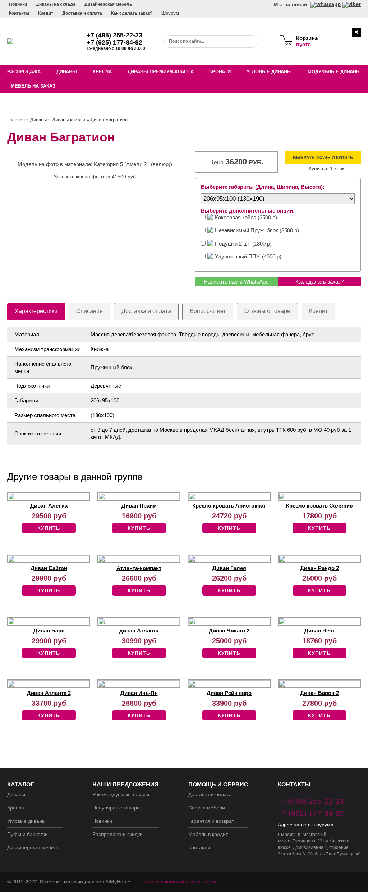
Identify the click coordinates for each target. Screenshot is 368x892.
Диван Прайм (139, 506)
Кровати (220, 71)
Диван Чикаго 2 (229, 630)
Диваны (66, 71)
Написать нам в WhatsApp (236, 282)
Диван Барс (48, 630)
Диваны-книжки (68, 119)
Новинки (18, 4)
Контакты (19, 13)
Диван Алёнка (49, 506)
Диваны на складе (55, 4)
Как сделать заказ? (131, 13)
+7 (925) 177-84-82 (114, 42)
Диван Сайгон (49, 568)
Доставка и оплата (82, 13)
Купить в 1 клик (326, 168)
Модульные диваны (334, 71)
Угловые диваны (269, 71)
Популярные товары (116, 808)
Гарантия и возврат (211, 821)
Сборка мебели (206, 808)
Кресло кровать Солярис (319, 506)
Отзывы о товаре (267, 311)
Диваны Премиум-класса (161, 71)
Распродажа (24, 71)
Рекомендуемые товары (120, 794)
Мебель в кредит (208, 834)
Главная (16, 119)
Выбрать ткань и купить (323, 157)
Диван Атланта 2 (49, 693)
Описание (89, 311)
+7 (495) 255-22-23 (114, 35)
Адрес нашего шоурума (306, 824)
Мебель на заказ (33, 86)
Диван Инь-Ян (139, 693)
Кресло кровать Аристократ (229, 506)
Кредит (45, 13)
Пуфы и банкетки (27, 834)
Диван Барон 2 (319, 693)
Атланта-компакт (138, 568)
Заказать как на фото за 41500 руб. (95, 176)
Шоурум (170, 13)
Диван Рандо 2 (319, 568)
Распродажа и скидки (117, 834)
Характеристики (36, 311)
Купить (48, 528)
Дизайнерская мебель (108, 4)
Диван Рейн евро (229, 693)
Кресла (102, 71)
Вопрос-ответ (208, 311)
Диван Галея (229, 568)
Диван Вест (319, 630)
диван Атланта (138, 630)
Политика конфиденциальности (178, 881)
